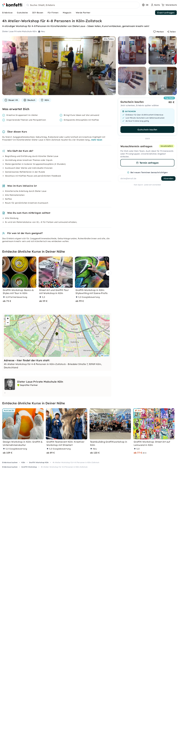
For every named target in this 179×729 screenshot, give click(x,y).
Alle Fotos (109, 39)
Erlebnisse (7, 12)
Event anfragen (166, 12)
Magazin (67, 12)
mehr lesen (96, 140)
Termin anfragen (149, 162)
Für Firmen (53, 12)
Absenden (168, 178)
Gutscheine (22, 12)
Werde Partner (83, 12)
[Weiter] (107, 273)
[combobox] (82, 5)
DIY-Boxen (37, 12)
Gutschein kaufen (147, 129)
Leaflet (106, 355)
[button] (56, 334)
